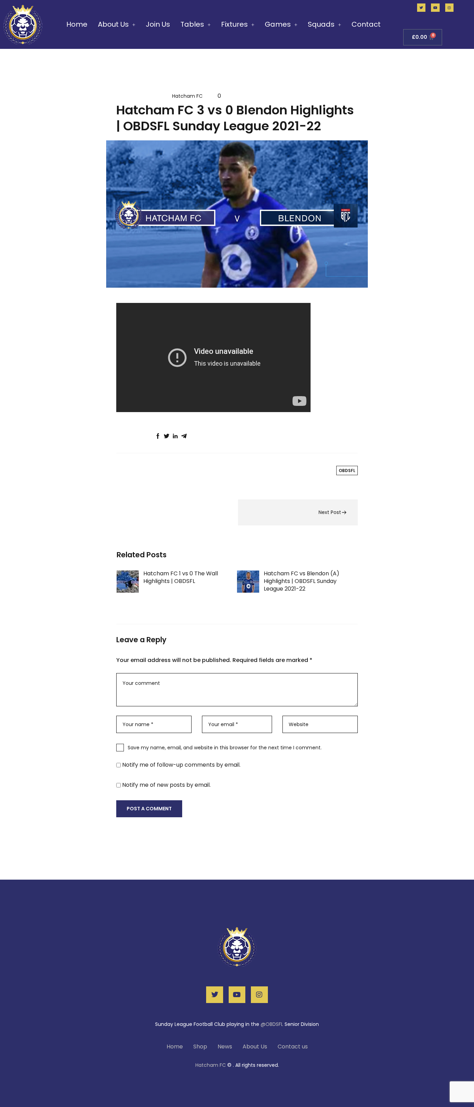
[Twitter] (421, 7)
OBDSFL (139, 470)
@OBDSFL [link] (273, 1024)
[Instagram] (449, 7)
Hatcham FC (187, 96)
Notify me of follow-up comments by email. (181, 765)
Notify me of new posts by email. (166, 785)
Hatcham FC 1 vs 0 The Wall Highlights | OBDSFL (180, 577)
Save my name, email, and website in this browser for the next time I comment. (225, 747)
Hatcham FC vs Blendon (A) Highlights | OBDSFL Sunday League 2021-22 (301, 581)
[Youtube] (435, 7)
